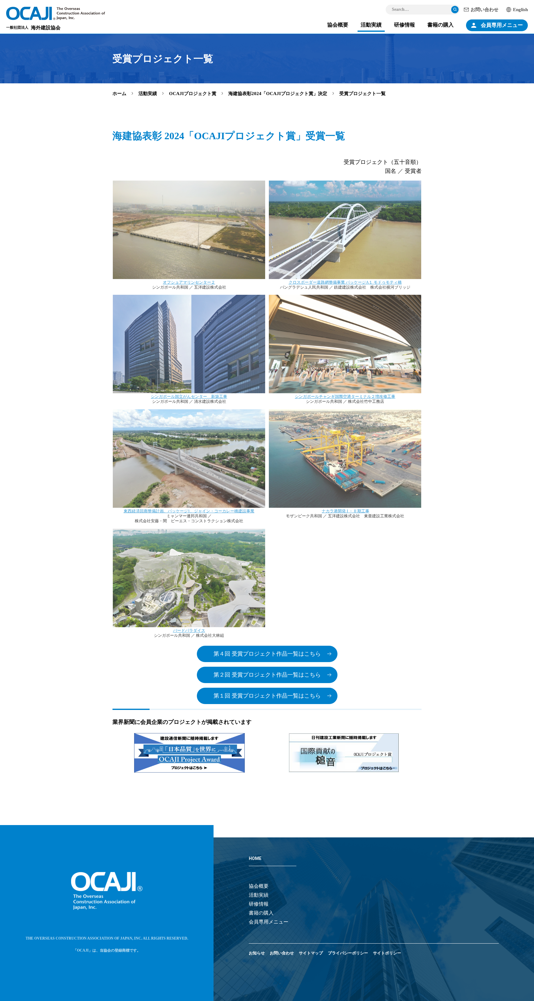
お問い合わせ (484, 9)
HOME (255, 858)
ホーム (119, 93)
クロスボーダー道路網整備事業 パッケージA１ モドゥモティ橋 (345, 282)
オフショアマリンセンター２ (189, 282)
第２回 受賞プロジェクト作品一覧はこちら (267, 675)
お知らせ (257, 953)
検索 (455, 9)
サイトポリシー (387, 953)
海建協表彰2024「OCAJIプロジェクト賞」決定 (277, 93)
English (520, 9)
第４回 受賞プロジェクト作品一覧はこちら (267, 654)
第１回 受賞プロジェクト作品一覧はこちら (267, 696)
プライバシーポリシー (348, 953)
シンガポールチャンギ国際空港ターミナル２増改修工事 (345, 396)
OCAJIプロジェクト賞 (192, 93)
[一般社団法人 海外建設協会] (55, 13)
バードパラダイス (189, 630)
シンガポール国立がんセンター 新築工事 (189, 396)
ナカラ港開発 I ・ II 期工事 (345, 511)
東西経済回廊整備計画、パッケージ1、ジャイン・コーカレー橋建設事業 (189, 511)
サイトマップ (311, 953)
